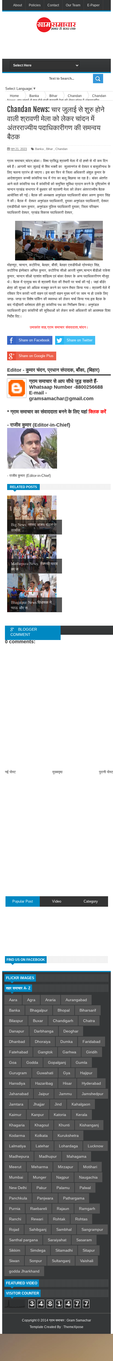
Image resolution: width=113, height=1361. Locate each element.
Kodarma (17, 1135)
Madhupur (48, 1156)
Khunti (64, 1125)
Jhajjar (39, 1104)
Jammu (65, 1094)
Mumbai (16, 1177)
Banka (39, 149)
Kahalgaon (81, 1104)
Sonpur (35, 1261)
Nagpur (62, 1177)
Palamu (63, 1187)
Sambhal (64, 1229)
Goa (12, 1062)
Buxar (38, 1020)
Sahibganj (37, 1229)
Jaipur (43, 1094)
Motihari (90, 1167)
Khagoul (42, 1125)
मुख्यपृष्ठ (57, 772)
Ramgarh (87, 1208)
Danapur (16, 1031)
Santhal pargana (23, 1240)
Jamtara (16, 1104)
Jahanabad (19, 1094)
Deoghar (70, 1031)
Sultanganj (61, 1261)
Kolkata (41, 1135)
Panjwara (45, 1198)
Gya (66, 1073)
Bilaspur (16, 1020)
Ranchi (15, 1219)
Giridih (91, 1052)
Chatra (89, 1020)
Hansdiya (17, 1083)
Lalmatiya (17, 1146)
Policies (35, 5)
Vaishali (86, 1261)
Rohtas (81, 1219)
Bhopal (64, 1010)
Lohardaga (68, 1146)
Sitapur (89, 1250)
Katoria (60, 1114)
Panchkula (18, 1198)
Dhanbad (17, 1041)
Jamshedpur (92, 1094)
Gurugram (18, 1073)
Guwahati (45, 1073)
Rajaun (63, 1208)
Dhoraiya (42, 1041)
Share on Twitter (79, 340)
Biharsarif (88, 1010)
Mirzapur (65, 1167)
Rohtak (59, 1219)
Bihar (49, 149)
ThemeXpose (73, 1327)
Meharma (39, 1167)
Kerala (81, 1114)
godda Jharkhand (24, 1271)
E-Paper (93, 5)
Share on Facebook (34, 340)
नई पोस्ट (10, 772)
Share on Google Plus (36, 356)
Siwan (14, 1261)
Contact (53, 5)
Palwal (85, 1187)
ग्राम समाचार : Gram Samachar (70, 1320)
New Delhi (18, 1187)
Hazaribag (44, 1083)
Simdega (38, 1250)
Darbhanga (43, 1031)
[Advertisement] (61, 48)
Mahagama (76, 1156)
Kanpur (37, 1114)
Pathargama (73, 1198)
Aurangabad (76, 1000)
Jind (58, 1104)
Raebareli (38, 1208)
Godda (32, 1062)
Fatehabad (18, 1052)
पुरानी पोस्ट (106, 772)
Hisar (67, 1083)
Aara (13, 1000)
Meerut (15, 1167)
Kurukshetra (68, 1135)
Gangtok (45, 1052)
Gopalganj (57, 1062)
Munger (39, 1177)
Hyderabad (91, 1083)
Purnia (14, 1208)
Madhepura (19, 1156)
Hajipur (86, 1073)
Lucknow (95, 1146)
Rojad (14, 1229)
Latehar (42, 1146)
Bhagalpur (39, 1010)
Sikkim (14, 1250)
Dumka (66, 1041)
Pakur (41, 1187)
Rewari (37, 1219)
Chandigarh (63, 1020)
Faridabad (91, 1041)
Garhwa (69, 1052)
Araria (50, 1000)
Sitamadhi (64, 1250)
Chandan (61, 149)
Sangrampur (92, 1229)
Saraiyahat (57, 1240)
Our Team (73, 5)
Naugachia (88, 1177)
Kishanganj (89, 1125)
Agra (31, 1000)
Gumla (81, 1062)
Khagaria (17, 1125)
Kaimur (15, 1114)
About (17, 5)
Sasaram (84, 1240)
